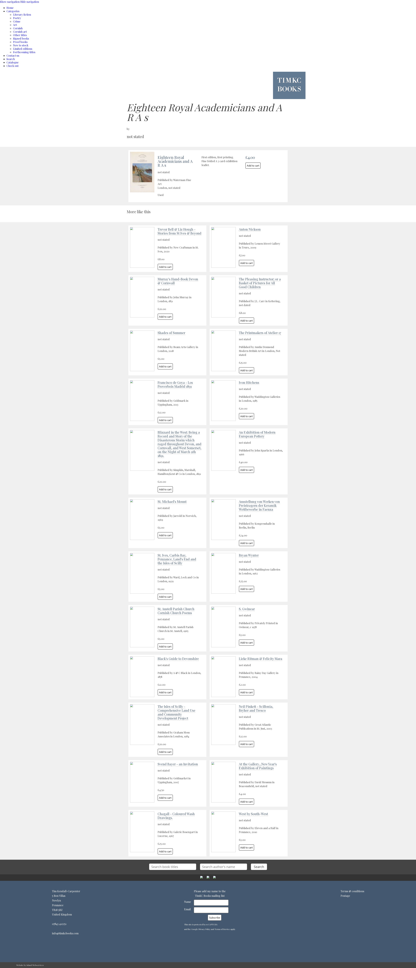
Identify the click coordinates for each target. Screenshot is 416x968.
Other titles (20, 35)
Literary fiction (22, 14)
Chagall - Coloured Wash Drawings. (176, 816)
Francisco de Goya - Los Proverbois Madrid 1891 (175, 384)
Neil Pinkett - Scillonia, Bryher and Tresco (256, 708)
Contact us (12, 55)
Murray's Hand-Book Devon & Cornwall (178, 281)
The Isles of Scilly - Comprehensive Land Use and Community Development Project (176, 712)
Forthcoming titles (24, 52)
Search (10, 59)
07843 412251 (59, 924)
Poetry (17, 18)
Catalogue (12, 62)
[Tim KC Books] (289, 94)
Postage (345, 895)
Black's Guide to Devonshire (178, 658)
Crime (16, 21)
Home (9, 7)
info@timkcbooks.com (65, 933)
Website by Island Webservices (30, 965)
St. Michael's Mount (172, 501)
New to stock (20, 45)
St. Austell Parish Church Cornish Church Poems (176, 611)
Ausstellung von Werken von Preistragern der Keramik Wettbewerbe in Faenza (259, 505)
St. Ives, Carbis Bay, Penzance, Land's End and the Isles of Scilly (177, 559)
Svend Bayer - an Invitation (178, 764)
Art (15, 25)
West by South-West (253, 814)
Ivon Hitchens (249, 382)
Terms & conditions (352, 891)
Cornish (18, 28)
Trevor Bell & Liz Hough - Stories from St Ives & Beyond (179, 231)
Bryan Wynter (249, 555)
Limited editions (22, 48)
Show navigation (10, 1)
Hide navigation (29, 1)
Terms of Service (222, 929)
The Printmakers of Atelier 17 (260, 332)
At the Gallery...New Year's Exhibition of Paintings (258, 766)
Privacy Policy (204, 929)
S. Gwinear (247, 609)
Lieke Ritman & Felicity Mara (260, 658)
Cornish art (20, 31)
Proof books (20, 42)
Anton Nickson (250, 229)
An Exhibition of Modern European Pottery (257, 434)
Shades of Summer (171, 332)
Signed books (21, 38)
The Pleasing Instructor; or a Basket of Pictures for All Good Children (260, 283)
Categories (12, 11)
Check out (12, 65)
